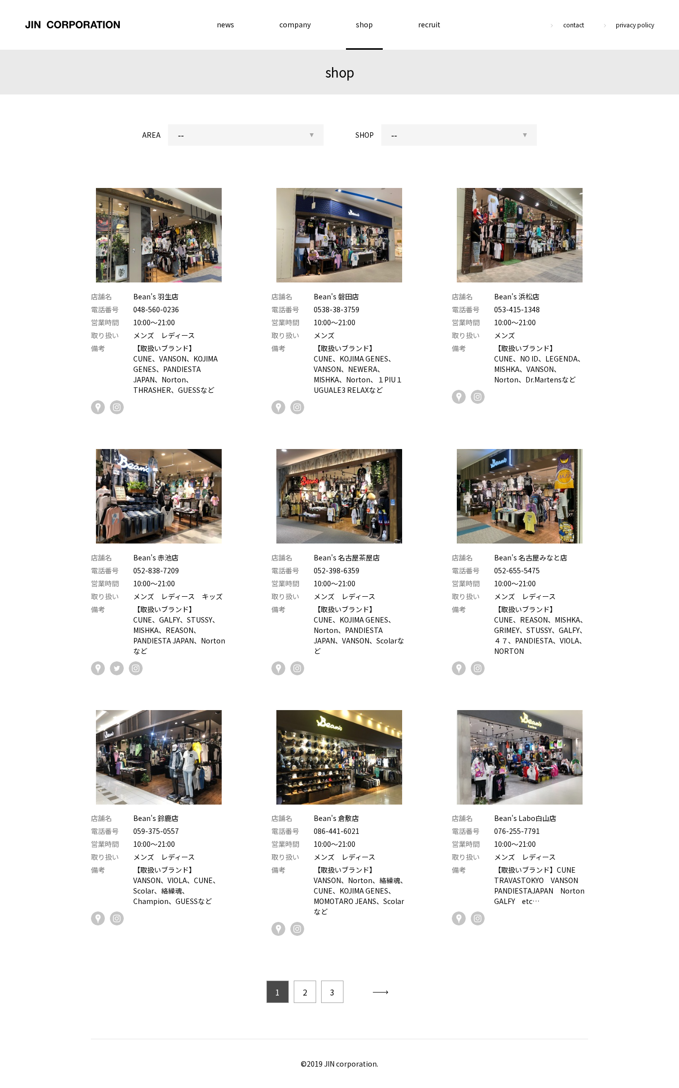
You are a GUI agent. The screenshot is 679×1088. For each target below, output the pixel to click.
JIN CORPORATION (72, 25)
